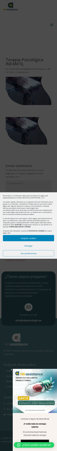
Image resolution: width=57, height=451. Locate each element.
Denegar (28, 245)
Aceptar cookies (28, 238)
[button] (34, 445)
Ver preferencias (29, 253)
